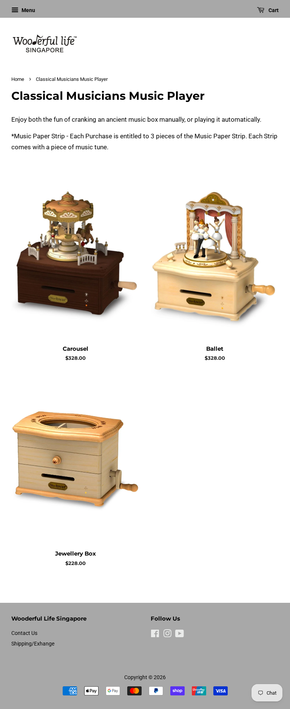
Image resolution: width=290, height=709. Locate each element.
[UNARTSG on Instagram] (167, 635)
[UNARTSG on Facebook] (155, 635)
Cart (273, 10)
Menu (27, 10)
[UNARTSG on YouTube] (179, 635)
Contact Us (24, 633)
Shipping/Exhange (32, 644)
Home (17, 79)
